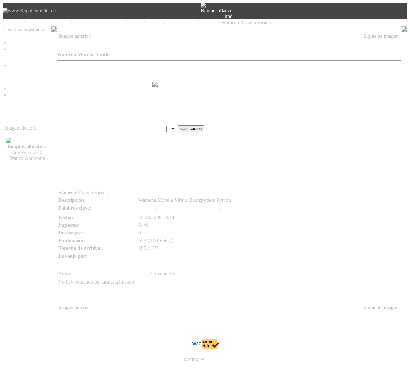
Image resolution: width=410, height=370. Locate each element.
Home (14, 37)
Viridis (183, 207)
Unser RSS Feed (25, 94)
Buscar (15, 42)
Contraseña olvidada (28, 48)
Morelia (154, 22)
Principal (13, 22)
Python (135, 22)
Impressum (19, 60)
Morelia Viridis (181, 22)
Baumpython (206, 207)
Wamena (208, 22)
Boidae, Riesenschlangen (98, 22)
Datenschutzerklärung (26, 71)
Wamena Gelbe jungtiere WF (90, 42)
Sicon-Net (216, 359)
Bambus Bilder (23, 83)
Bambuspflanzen (25, 89)
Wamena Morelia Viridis (373, 42)
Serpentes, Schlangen (47, 22)
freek (63, 143)
